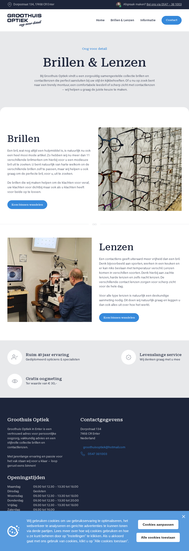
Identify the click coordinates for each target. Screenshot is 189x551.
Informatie (148, 20)
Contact (171, 20)
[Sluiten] (183, 516)
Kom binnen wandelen (27, 204)
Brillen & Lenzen (122, 20)
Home (100, 20)
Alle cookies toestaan (158, 537)
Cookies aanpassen (158, 524)
